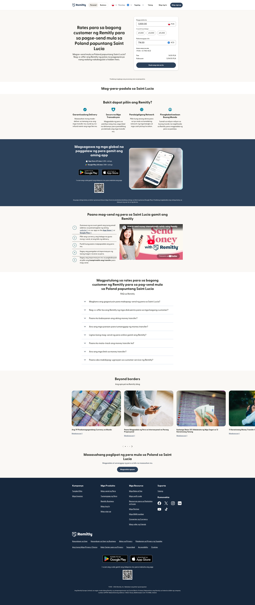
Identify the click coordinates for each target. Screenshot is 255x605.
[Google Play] (88, 172)
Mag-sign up (176, 5)
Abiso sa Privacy (125, 541)
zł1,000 (141, 33)
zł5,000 (162, 33)
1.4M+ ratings (100, 165)
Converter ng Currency (138, 519)
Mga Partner (134, 509)
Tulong (150, 5)
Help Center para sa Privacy (112, 547)
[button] (114, 5)
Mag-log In (163, 5)
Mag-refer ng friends (137, 524)
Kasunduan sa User (80, 541)
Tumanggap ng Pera (109, 496)
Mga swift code (135, 496)
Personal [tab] (93, 5)
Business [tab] (103, 5)
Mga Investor (77, 496)
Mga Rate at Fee (135, 491)
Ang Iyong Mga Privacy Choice (84, 547)
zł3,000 (151, 33)
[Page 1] (125, 446)
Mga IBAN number (136, 514)
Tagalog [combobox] (137, 5)
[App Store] (111, 172)
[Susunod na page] (132, 446)
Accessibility (143, 547)
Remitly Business (107, 501)
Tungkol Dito (77, 491)
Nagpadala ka (141, 20)
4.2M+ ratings (100, 161)
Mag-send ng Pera (108, 491)
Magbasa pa (77, 433)
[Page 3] (130, 446)
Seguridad (130, 547)
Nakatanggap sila (142, 38)
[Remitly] (79, 5)
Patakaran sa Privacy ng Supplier (149, 541)
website (84, 230)
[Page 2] (127, 446)
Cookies (154, 547)
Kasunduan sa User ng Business (103, 541)
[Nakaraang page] (123, 446)
